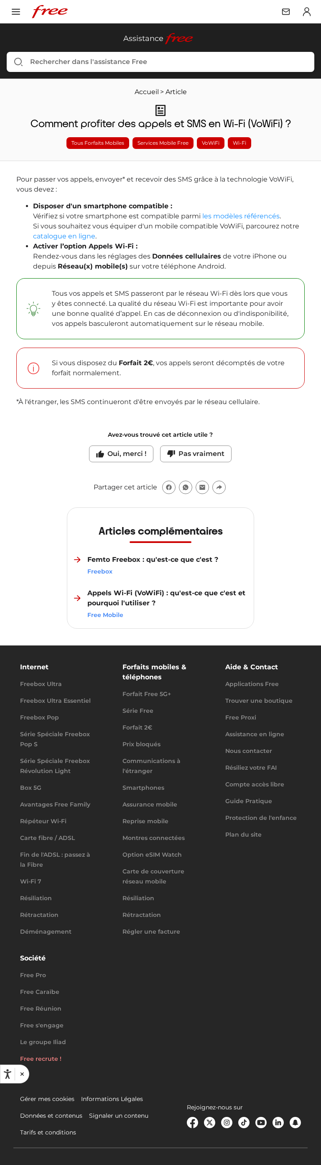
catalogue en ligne (64, 236)
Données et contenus (51, 1115)
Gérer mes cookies (47, 1099)
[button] (22, 1074)
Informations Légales (112, 1099)
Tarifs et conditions (48, 1132)
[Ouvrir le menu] (16, 12)
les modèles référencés (241, 216)
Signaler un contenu (118, 1115)
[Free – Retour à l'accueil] (50, 11)
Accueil (147, 92)
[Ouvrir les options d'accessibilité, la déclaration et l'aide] (7, 1074)
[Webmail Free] (286, 11)
